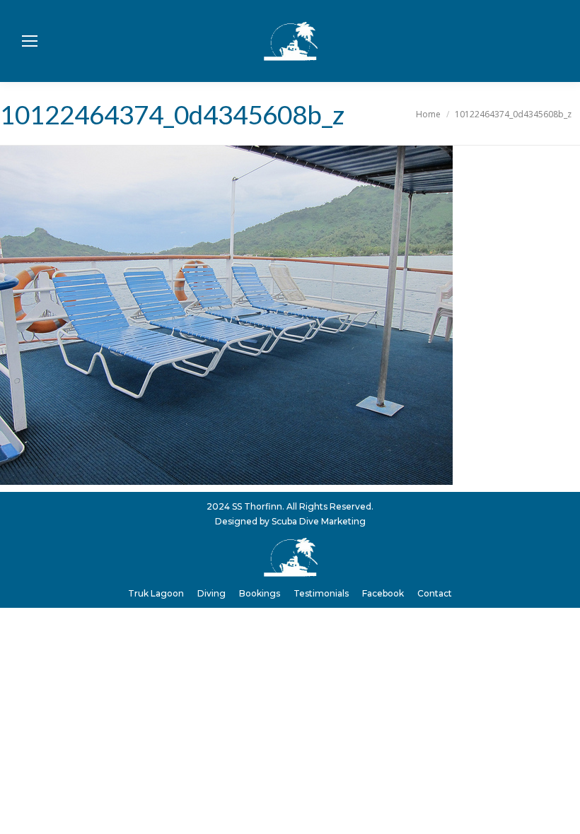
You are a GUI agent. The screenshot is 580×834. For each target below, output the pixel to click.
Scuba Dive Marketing (319, 521)
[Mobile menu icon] (29, 41)
